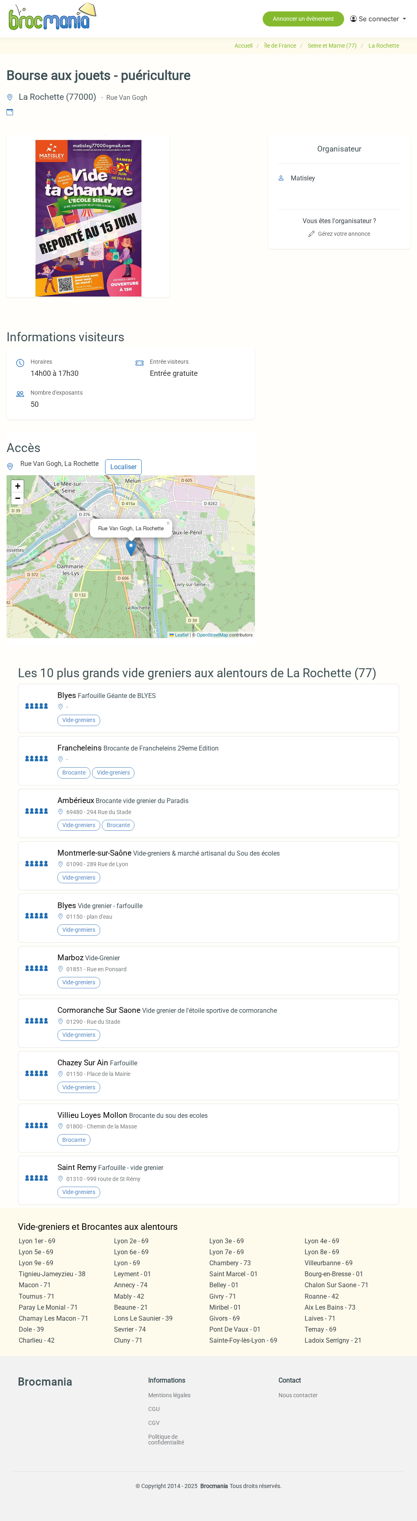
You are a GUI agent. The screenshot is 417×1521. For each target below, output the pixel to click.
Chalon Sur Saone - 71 (337, 1285)
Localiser (123, 467)
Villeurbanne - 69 (329, 1263)
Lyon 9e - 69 (36, 1263)
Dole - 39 (31, 1329)
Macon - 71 (35, 1285)
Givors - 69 (224, 1318)
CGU (154, 1409)
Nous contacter (298, 1395)
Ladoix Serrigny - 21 (333, 1340)
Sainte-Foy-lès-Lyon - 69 (243, 1340)
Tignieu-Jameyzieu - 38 (52, 1274)
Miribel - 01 (225, 1307)
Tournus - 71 (37, 1296)
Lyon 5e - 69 (36, 1252)
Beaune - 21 (131, 1307)
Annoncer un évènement (303, 18)
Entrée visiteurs (169, 361)
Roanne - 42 (322, 1296)
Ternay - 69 (320, 1329)
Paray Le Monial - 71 (48, 1307)
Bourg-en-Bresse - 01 (334, 1274)
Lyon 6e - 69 (131, 1252)
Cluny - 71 (128, 1340)
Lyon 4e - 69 (322, 1241)
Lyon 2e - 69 (131, 1241)
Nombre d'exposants (57, 392)
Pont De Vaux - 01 (235, 1329)
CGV (154, 1423)
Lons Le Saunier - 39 (143, 1318)
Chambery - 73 (230, 1263)
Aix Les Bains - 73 (330, 1307)
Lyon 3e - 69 (226, 1241)
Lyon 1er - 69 (37, 1241)
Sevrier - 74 (130, 1329)
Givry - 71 (222, 1296)
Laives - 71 (320, 1318)
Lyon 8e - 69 (322, 1252)
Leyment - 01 (132, 1274)
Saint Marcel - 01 (233, 1274)
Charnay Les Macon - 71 (53, 1318)
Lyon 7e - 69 (226, 1252)
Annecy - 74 (130, 1285)
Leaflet (181, 634)
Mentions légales (169, 1395)
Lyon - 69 (127, 1263)
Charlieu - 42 (37, 1340)
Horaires (41, 361)
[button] (378, 19)
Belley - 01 (224, 1285)
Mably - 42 (129, 1296)
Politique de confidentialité (166, 1439)
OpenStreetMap (212, 634)
